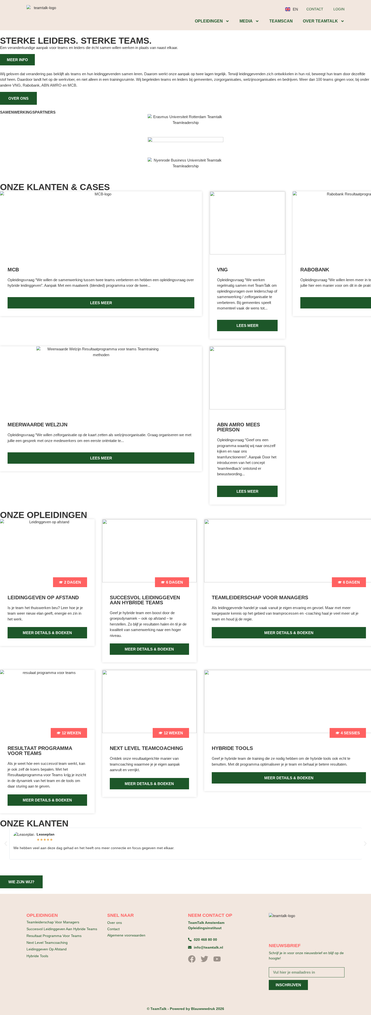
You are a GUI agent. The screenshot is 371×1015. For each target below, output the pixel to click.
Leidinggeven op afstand (46, 949)
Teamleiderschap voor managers (52, 922)
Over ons (114, 923)
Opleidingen (209, 21)
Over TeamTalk (320, 21)
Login (338, 9)
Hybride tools (37, 956)
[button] (6, 844)
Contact (314, 9)
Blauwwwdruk (203, 1009)
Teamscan (281, 21)
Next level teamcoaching (47, 943)
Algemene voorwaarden (126, 935)
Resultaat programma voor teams (54, 936)
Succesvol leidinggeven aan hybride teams (61, 929)
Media (246, 21)
